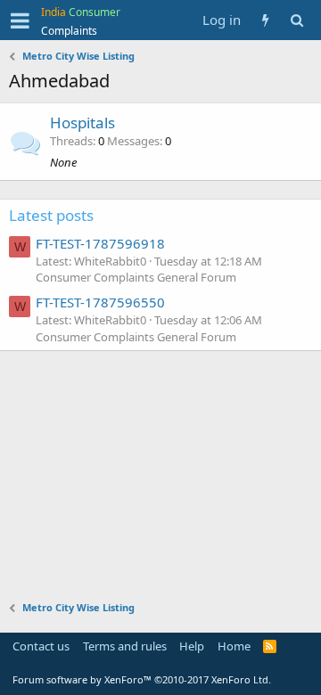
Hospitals (82, 122)
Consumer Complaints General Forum (136, 277)
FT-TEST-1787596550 (100, 302)
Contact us (41, 646)
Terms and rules (125, 646)
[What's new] (265, 20)
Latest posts (51, 215)
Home (234, 646)
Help (191, 646)
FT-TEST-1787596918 (100, 243)
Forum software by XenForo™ (141, 679)
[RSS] (269, 646)
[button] (20, 20)
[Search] (296, 20)
